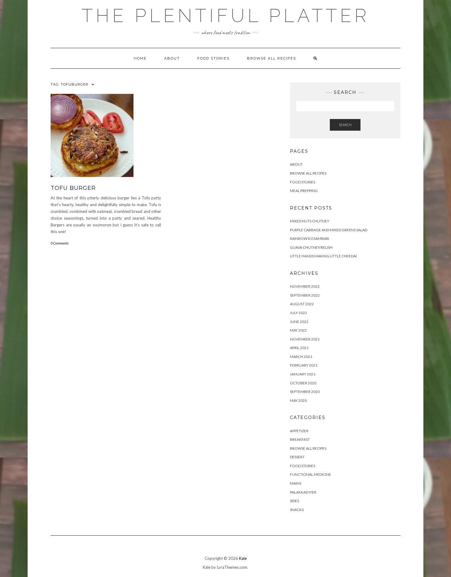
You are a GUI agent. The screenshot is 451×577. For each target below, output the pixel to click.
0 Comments (59, 243)
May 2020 (298, 400)
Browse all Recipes (271, 58)
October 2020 (303, 383)
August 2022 (302, 304)
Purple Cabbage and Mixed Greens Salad (328, 230)
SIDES (294, 500)
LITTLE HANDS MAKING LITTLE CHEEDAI (323, 256)
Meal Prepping (304, 190)
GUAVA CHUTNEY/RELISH (311, 247)
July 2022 (298, 312)
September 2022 (305, 295)
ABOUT (172, 58)
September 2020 (305, 391)
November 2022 (305, 286)
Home (140, 58)
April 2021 (299, 347)
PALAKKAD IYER (303, 492)
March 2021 (301, 356)
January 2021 (302, 374)
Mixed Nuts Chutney (309, 221)
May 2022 (298, 330)
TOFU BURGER (73, 188)
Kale (243, 558)
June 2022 (299, 321)
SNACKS (297, 509)
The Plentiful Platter (225, 15)
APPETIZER (299, 431)
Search (345, 125)
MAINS (295, 483)
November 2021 (305, 339)
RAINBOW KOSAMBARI (309, 238)
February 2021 (304, 365)
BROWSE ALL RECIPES (308, 448)
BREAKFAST (300, 439)
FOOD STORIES (213, 58)
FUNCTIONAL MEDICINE (310, 474)
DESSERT (297, 457)
